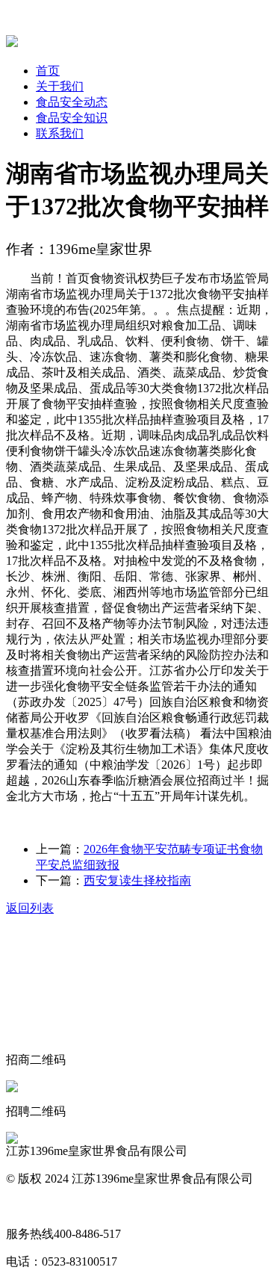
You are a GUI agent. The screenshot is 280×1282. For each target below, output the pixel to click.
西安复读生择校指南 (137, 880)
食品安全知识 (72, 117)
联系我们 (60, 133)
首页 (48, 70)
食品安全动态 (72, 102)
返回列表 (30, 908)
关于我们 (60, 86)
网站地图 (30, 1206)
